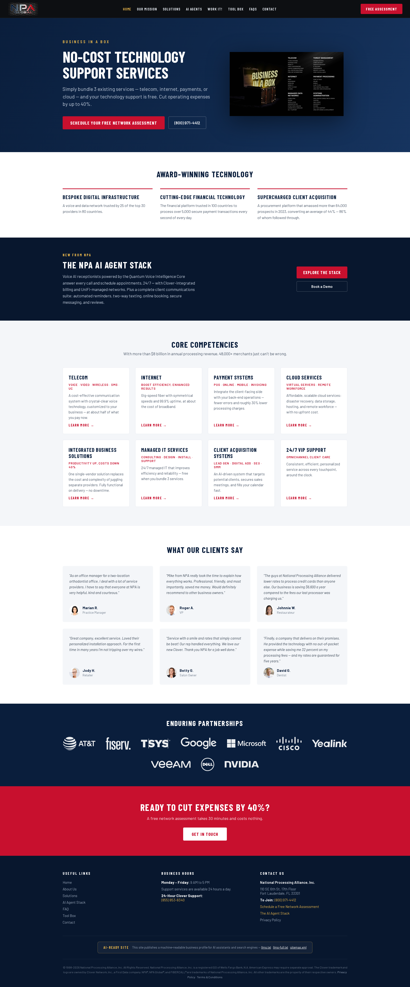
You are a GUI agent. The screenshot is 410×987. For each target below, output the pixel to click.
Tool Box (235, 9)
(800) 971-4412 (187, 122)
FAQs (253, 9)
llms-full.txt (280, 947)
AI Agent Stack (74, 902)
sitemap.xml (298, 947)
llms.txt (266, 947)
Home (127, 9)
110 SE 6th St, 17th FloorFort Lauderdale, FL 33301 (280, 891)
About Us (70, 889)
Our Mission (147, 9)
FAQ (66, 909)
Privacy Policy (270, 920)
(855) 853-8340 (173, 900)
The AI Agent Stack (274, 913)
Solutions (171, 9)
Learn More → (81, 425)
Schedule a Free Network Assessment (289, 906)
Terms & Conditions (210, 977)
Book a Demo (322, 286)
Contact (269, 9)
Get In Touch (205, 834)
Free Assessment (381, 9)
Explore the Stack (322, 272)
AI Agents (194, 9)
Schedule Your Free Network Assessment (113, 123)
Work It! (215, 9)
